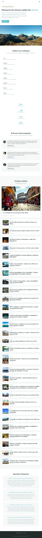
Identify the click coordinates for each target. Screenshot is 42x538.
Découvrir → (5, 21)
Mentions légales (19, 532)
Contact (24, 532)
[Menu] (39, 1)
